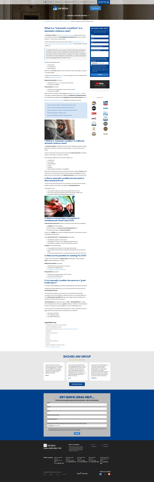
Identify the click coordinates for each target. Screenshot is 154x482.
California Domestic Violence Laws (62, 21)
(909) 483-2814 (95, 461)
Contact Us (105, 446)
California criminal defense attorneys (54, 100)
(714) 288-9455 (83, 461)
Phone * (92, 38)
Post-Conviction (83, 2)
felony (59, 77)
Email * (92, 42)
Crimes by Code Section (68, 2)
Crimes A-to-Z (58, 2)
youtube (109, 473)
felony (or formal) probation (54, 278)
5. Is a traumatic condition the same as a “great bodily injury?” (59, 115)
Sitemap (64, 474)
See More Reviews (77, 384)
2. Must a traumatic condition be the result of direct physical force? (60, 107)
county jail (59, 83)
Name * (92, 34)
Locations (91, 2)
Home (93, 444)
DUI (77, 2)
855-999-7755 (102, 2)
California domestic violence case (66, 35)
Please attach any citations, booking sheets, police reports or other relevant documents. (99, 60)
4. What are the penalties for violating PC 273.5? (56, 112)
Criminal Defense (47, 21)
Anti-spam (58, 474)
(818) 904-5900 (72, 461)
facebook (100, 473)
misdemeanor (53, 77)
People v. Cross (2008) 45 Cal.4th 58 (52, 346)
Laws (53, 21)
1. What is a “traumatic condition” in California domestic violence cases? (61, 105)
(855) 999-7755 (55, 448)
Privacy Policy (51, 474)
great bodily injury (77, 93)
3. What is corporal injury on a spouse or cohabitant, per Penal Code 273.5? (62, 110)
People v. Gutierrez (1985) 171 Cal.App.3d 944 (69, 329)
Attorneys (50, 2)
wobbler (62, 75)
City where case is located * (97, 46)
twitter (105, 473)
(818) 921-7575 (60, 463)
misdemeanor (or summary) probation (56, 269)
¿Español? (94, 446)
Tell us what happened (96, 50)
